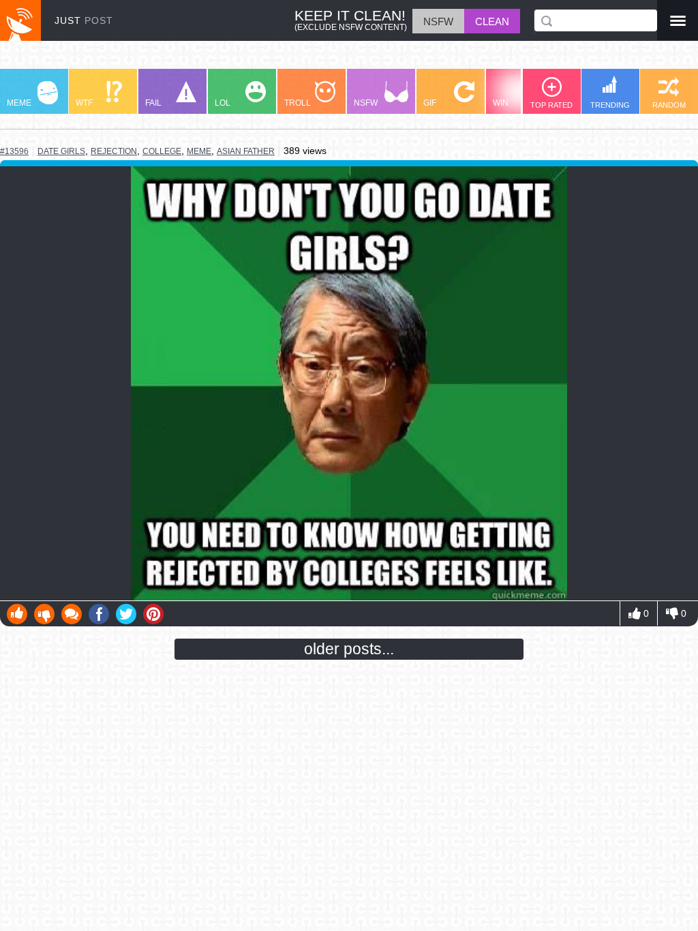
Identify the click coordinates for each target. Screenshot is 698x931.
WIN (501, 103)
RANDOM (669, 105)
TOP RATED (551, 105)
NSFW (366, 103)
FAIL (153, 103)
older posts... (349, 649)
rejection (114, 151)
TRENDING (610, 105)
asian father (246, 151)
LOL (222, 103)
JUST (84, 20)
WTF (84, 103)
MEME (19, 103)
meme (199, 151)
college (161, 151)
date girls (61, 151)
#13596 (14, 151)
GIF (429, 103)
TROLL (297, 103)
